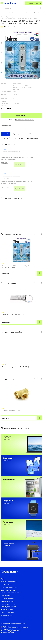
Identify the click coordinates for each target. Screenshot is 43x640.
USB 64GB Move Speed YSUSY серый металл (15, 315)
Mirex (13, 125)
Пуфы (3, 579)
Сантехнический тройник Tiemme (12, 411)
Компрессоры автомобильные (11, 593)
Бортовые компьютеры (9, 587)
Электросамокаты (7, 612)
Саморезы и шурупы (8, 590)
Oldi (4, 149)
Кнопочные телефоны (8, 581)
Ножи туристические (8, 607)
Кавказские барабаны (8, 13)
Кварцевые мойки (31, 13)
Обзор (31, 134)
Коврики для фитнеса (8, 604)
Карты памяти (6, 618)
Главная (3, 17)
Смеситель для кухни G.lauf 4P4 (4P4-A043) (15, 367)
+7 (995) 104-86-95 (14, 629)
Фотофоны (20, 13)
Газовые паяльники (7, 598)
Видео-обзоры (32, 138)
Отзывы (5, 138)
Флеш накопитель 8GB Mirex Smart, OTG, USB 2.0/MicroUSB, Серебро (16, 266)
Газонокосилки (6, 584)
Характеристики (18, 134)
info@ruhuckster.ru (13, 631)
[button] (35, 234)
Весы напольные (7, 609)
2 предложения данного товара (24, 120)
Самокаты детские (7, 601)
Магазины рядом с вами (11, 151)
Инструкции (18, 138)
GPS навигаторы (6, 615)
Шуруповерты (6, 595)
